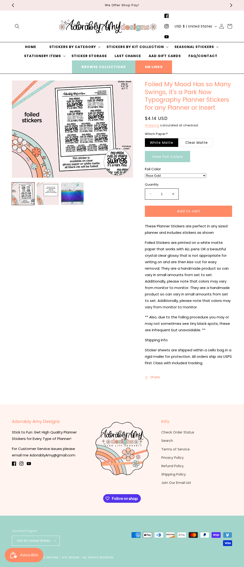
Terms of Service (175, 449)
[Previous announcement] (13, 5)
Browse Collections (103, 66)
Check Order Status (177, 432)
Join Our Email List (176, 482)
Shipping (152, 125)
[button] (17, 26)
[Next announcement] (231, 5)
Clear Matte (196, 142)
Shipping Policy (173, 474)
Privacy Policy (172, 457)
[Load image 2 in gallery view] (48, 193)
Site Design (70, 557)
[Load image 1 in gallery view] (23, 193)
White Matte (161, 142)
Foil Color (153, 168)
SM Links (154, 66)
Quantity (151, 184)
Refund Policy (172, 466)
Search (167, 440)
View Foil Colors (167, 156)
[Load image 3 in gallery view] (72, 193)
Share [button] (155, 377)
